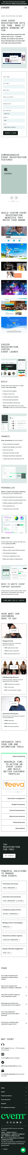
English (5, 1149)
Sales (3, 1088)
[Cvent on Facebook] (7, 1122)
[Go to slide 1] (9, 201)
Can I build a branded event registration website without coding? (9, 977)
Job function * (7, 110)
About (3, 1092)
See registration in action (14, 145)
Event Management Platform (12, 900)
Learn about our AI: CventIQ (13, 600)
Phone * (9, 97)
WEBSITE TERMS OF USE (12, 1136)
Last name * (6, 83)
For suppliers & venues (8, 1107)
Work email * (7, 90)
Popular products (6, 1096)
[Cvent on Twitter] (10, 1122)
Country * (6, 117)
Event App (6, 952)
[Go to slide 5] (16, 201)
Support (3, 1103)
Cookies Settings (7, 1140)
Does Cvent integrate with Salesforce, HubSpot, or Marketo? (11, 987)
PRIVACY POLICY (11, 1132)
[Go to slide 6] (18, 201)
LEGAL (3, 1132)
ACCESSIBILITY (5, 1134)
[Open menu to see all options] (25, 7)
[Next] (16, 198)
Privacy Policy (12, 1143)
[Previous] (12, 198)
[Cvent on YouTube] (17, 1122)
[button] (14, 57)
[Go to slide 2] (11, 201)
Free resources (5, 1099)
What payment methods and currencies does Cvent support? (11, 1004)
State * (5, 124)
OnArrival (6, 926)
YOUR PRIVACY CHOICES (16, 1138)
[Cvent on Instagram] (20, 1122)
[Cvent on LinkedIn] (14, 1122)
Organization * (7, 103)
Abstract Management (10, 913)
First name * (7, 76)
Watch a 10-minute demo (19, 3)
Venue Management (9, 887)
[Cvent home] (5, 7)
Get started (9, 856)
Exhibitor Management (10, 939)
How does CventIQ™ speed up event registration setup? (10, 996)
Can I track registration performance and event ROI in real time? (10, 1014)
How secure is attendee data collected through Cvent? (9, 1023)
